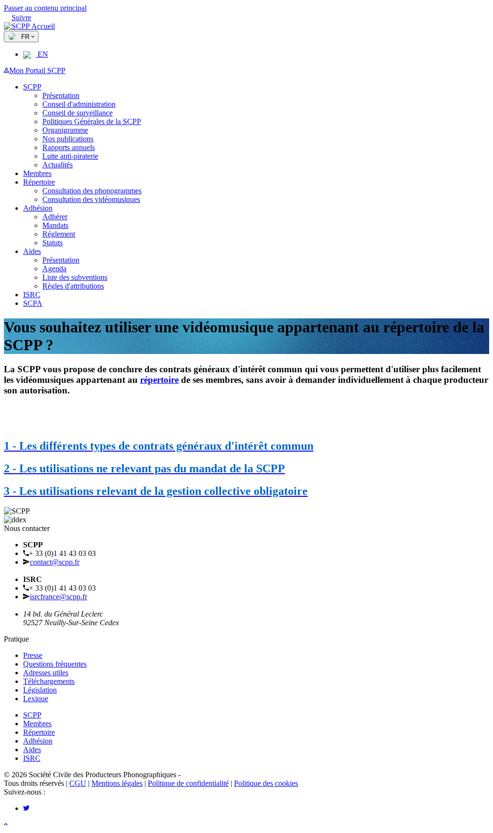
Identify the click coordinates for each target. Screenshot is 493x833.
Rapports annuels (68, 147)
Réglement (58, 234)
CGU (77, 783)
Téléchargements (49, 681)
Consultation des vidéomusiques (91, 199)
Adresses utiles (45, 673)
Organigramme (65, 130)
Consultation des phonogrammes (92, 191)
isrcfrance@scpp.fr (58, 597)
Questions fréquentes (55, 664)
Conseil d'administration (79, 104)
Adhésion (37, 208)
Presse (32, 655)
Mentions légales (117, 783)
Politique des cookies (266, 783)
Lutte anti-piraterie (70, 156)
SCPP (32, 87)
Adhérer (54, 217)
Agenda (54, 269)
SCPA (32, 303)
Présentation (60, 95)
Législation (40, 690)
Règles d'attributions (73, 286)
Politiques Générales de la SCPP (91, 121)
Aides (32, 251)
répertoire (159, 380)
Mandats (55, 225)
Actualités (57, 165)
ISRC (31, 294)
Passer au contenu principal (45, 8)
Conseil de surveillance (77, 113)
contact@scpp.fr (54, 562)
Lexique (35, 698)
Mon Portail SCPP (37, 70)
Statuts (52, 243)
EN (42, 54)
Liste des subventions (74, 277)
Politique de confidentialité (188, 783)
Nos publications (67, 139)
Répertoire (39, 182)
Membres (37, 173)
